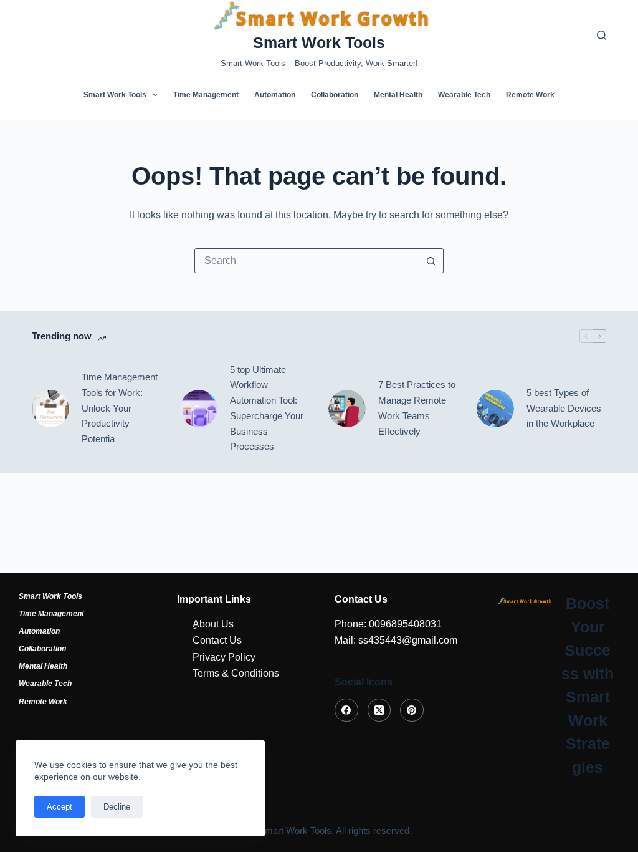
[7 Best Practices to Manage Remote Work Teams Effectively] (347, 408)
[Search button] (430, 260)
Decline (116, 806)
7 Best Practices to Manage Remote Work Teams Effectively (416, 407)
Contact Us (217, 640)
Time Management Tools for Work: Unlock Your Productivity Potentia (120, 408)
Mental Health (398, 94)
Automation (274, 94)
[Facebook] (346, 710)
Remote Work (530, 94)
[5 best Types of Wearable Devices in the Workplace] (495, 408)
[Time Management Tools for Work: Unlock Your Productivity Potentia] (50, 408)
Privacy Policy (224, 657)
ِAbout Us (213, 624)
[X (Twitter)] (379, 710)
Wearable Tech (464, 94)
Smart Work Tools (319, 42)
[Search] (601, 35)
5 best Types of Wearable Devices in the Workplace (563, 408)
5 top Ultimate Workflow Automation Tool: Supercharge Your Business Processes (266, 408)
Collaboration (334, 94)
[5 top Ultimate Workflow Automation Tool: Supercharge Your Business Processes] (198, 408)
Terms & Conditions (236, 673)
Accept (59, 806)
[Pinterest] (412, 710)
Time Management (206, 94)
